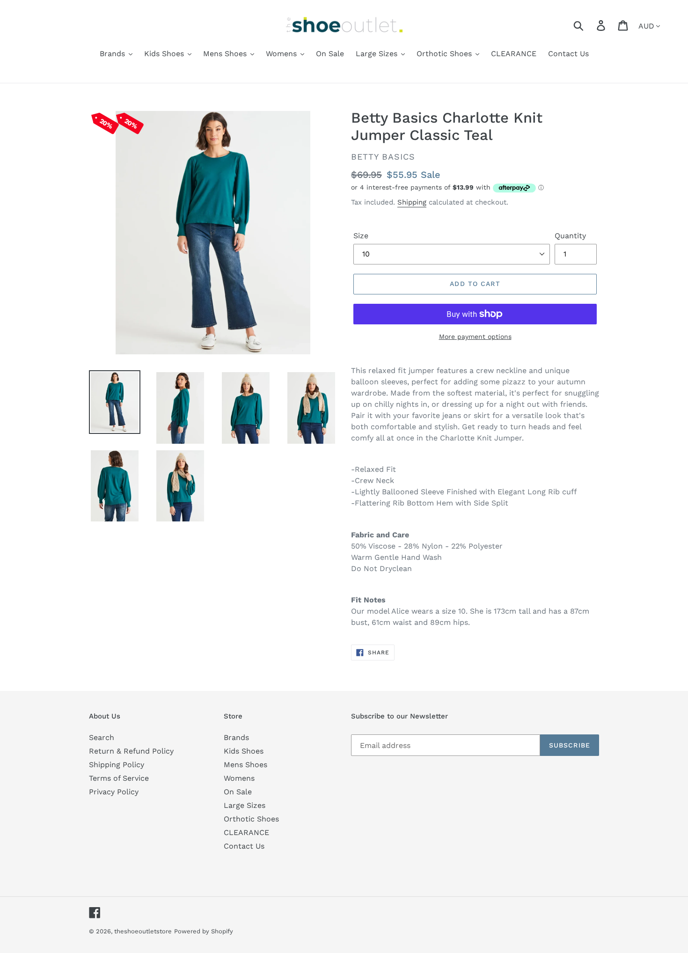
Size (360, 235)
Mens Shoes (245, 764)
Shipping (411, 202)
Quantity (570, 235)
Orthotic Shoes (251, 818)
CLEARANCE (246, 832)
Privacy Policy (114, 791)
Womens (239, 778)
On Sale (238, 791)
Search (101, 737)
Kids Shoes (243, 751)
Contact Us (244, 846)
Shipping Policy (116, 764)
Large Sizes (244, 805)
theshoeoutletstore (143, 931)
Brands (236, 737)
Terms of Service (119, 778)
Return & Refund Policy (131, 751)
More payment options (475, 336)
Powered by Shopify (203, 931)
